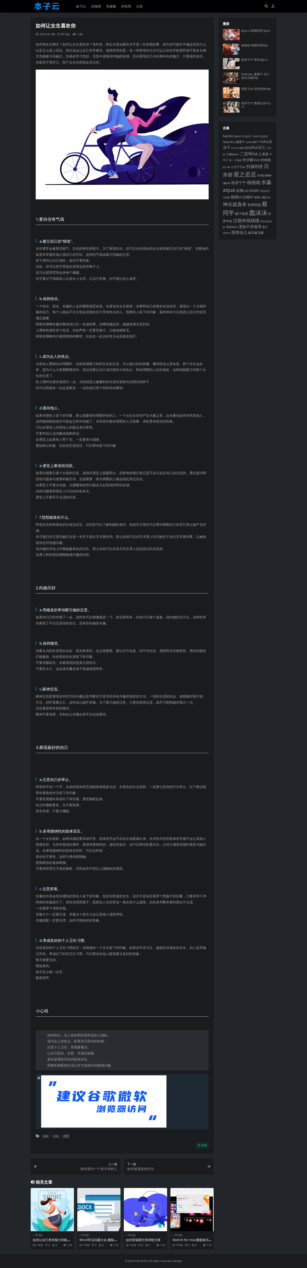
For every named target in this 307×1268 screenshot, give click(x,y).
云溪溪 (263, 154)
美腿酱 (111, 6)
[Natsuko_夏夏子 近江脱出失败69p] (231, 78)
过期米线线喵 (246, 220)
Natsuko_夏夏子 (234, 142)
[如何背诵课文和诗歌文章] (145, 1209)
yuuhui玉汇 (255, 147)
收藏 (204, 1145)
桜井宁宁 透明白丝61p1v (256, 105)
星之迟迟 (245, 174)
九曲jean (232, 154)
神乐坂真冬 (235, 204)
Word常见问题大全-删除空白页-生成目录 (98, 1242)
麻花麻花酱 (256, 232)
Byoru (238, 136)
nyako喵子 (252, 142)
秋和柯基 (254, 204)
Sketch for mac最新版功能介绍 (191, 1242)
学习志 (65, 34)
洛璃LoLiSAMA (247, 190)
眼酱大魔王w (262, 197)
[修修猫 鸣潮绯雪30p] (231, 49)
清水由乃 (265, 190)
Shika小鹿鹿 (237, 147)
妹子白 (81, 6)
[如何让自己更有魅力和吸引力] (52, 1209)
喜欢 (45, 1136)
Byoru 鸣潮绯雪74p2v (255, 31)
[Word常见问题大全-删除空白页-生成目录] (99, 1209)
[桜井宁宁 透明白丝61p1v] (231, 107)
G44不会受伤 (260, 136)
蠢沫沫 (258, 212)
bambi (228, 136)
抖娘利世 (254, 166)
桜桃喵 (253, 182)
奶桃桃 (266, 160)
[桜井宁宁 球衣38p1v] (231, 63)
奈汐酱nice (251, 159)
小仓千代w (238, 167)
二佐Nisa (249, 153)
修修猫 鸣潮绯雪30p (254, 45)
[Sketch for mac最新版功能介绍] (192, 1209)
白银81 (248, 197)
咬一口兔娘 (235, 160)
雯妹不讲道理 (250, 226)
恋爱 (66, 1136)
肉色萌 (126, 6)
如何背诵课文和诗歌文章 (143, 1240)
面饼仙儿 (239, 232)
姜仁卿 (226, 167)
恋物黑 (96, 6)
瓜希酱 (226, 197)
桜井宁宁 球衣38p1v (254, 60)
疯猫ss (236, 196)
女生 (56, 1136)
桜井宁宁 (238, 182)
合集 (139, 6)
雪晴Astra (232, 227)
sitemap (177, 1261)
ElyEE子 (247, 136)
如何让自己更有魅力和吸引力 (51, 1242)
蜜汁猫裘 (241, 213)
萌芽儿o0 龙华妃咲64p (256, 89)
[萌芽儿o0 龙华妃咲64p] (231, 92)
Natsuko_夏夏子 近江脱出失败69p (255, 76)
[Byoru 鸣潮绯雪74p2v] (231, 34)
